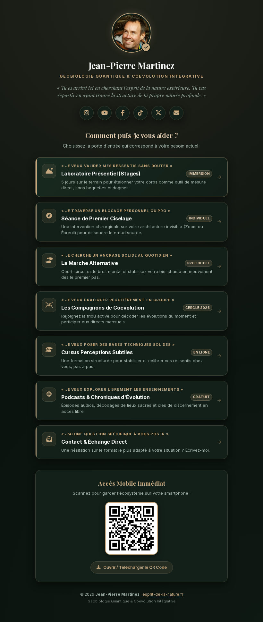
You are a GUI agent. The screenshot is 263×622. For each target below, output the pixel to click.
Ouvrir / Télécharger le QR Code (135, 567)
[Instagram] (87, 113)
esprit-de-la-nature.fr (162, 594)
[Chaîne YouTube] (105, 113)
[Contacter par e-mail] (176, 113)
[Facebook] (122, 113)
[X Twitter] (158, 113)
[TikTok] (140, 113)
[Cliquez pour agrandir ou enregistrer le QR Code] (131, 528)
